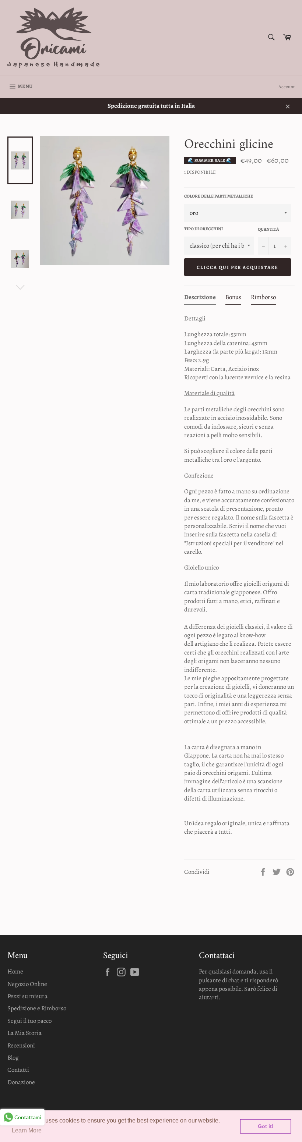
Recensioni (21, 1045)
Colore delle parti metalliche (218, 196)
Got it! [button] (266, 1126)
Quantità (268, 229)
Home (15, 971)
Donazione (21, 1082)
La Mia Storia (24, 1033)
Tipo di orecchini (203, 229)
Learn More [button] (27, 1130)
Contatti (18, 1069)
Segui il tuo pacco (29, 1021)
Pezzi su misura (27, 996)
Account (286, 87)
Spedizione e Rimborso (36, 1008)
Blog (13, 1057)
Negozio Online (27, 984)
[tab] (200, 298)
